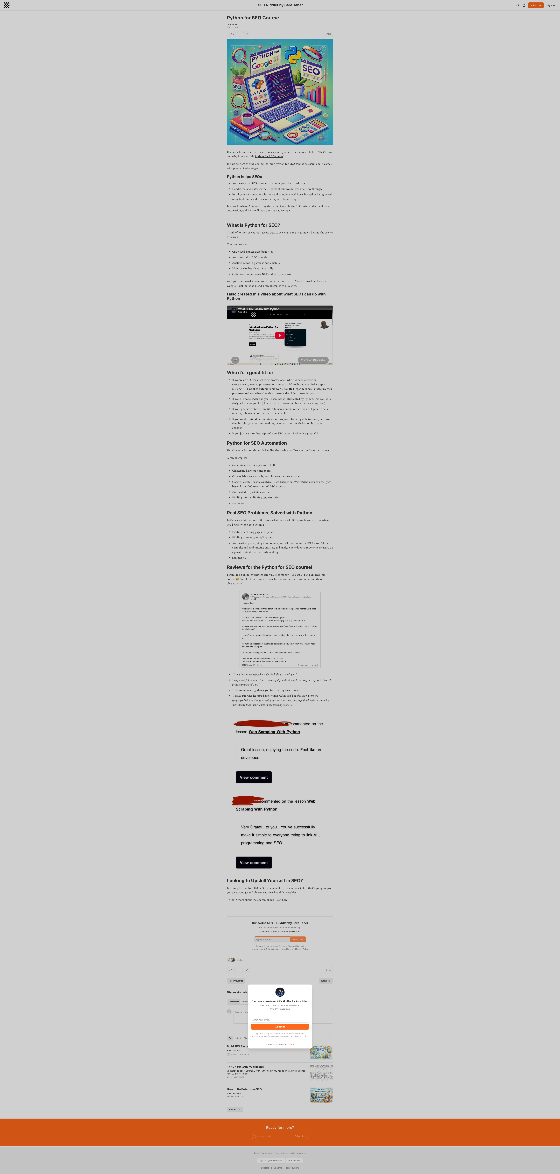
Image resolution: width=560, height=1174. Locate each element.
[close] (308, 988)
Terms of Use (294, 1033)
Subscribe (280, 1026)
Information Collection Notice (279, 1036)
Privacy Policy (302, 1036)
